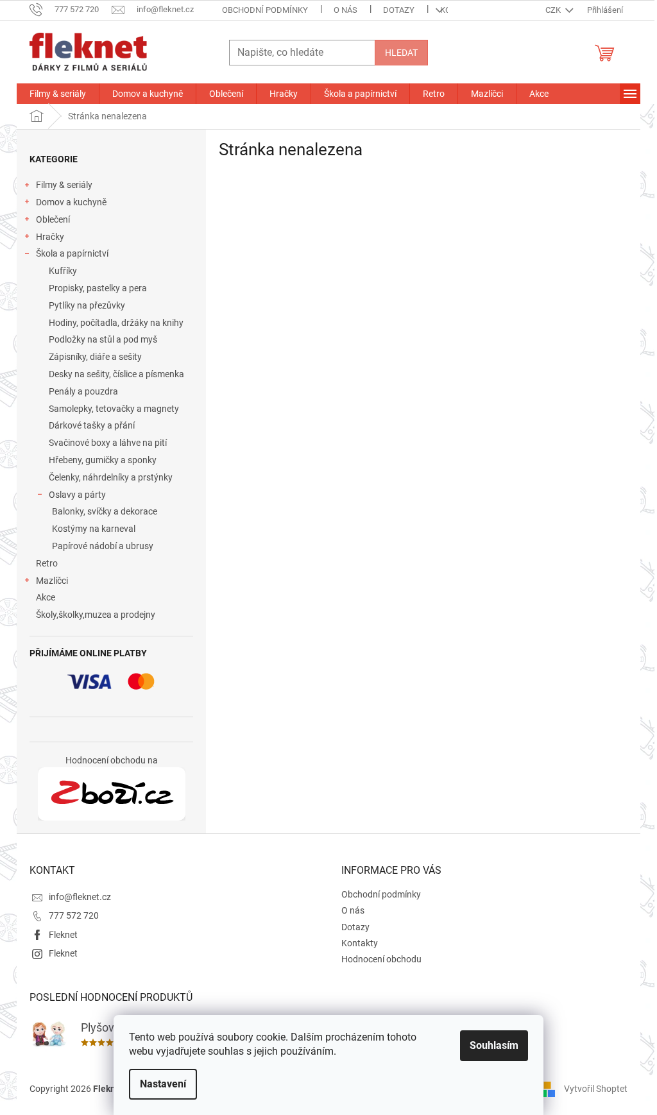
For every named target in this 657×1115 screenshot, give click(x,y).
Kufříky (63, 271)
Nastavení (163, 1084)
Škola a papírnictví (72, 253)
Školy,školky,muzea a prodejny (95, 614)
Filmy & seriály (64, 185)
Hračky (50, 237)
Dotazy (398, 10)
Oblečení (53, 219)
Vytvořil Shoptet (595, 1089)
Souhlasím (494, 1045)
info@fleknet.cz (80, 897)
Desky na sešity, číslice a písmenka (116, 374)
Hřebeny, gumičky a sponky (103, 460)
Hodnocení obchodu (381, 959)
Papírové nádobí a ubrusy (102, 546)
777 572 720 (74, 915)
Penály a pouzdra (83, 391)
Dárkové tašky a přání (92, 425)
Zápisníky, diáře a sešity (95, 357)
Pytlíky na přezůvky (87, 305)
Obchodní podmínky (265, 10)
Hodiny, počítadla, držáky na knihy (116, 323)
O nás (345, 10)
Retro (47, 563)
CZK (554, 10)
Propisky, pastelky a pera (98, 288)
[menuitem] (58, 93)
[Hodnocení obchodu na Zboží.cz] (111, 794)
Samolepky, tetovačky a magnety (114, 409)
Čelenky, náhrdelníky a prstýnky (111, 477)
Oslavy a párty (77, 494)
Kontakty (359, 943)
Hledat (401, 52)
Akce (45, 597)
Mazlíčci (52, 580)
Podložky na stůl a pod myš (103, 339)
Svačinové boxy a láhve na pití (108, 443)
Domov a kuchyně (71, 202)
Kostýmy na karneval (93, 528)
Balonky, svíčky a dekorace (104, 511)
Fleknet (63, 935)
